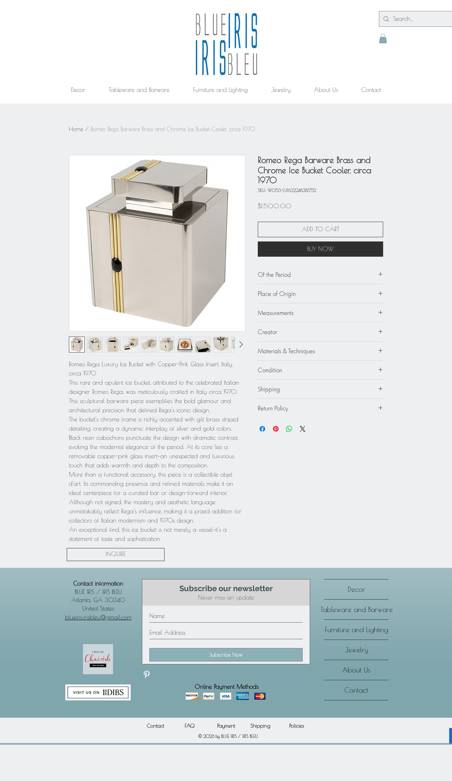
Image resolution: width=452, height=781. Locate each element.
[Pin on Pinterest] (276, 429)
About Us (356, 670)
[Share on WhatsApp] (289, 429)
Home (76, 129)
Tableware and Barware (356, 609)
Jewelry (356, 650)
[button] (383, 38)
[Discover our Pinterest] (146, 674)
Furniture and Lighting (356, 629)
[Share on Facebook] (262, 429)
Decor (356, 589)
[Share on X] (302, 429)
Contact (356, 690)
